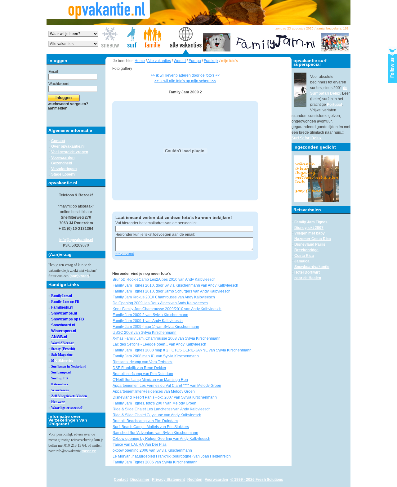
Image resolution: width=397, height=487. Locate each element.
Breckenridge (306, 250)
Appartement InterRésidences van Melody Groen (154, 391)
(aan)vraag (79, 276)
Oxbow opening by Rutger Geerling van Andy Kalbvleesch (161, 438)
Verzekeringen (64, 169)
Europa (195, 61)
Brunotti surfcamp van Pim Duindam (143, 374)
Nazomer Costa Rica (312, 239)
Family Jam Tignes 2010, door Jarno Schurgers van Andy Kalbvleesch (171, 291)
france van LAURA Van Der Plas (140, 444)
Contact (58, 141)
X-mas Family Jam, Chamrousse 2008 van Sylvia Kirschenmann (167, 338)
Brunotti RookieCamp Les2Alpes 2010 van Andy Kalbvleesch (164, 279)
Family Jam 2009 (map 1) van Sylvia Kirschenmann (156, 326)
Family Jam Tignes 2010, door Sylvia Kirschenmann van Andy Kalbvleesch (175, 285)
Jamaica (302, 261)
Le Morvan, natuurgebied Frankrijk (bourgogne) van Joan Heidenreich (172, 456)
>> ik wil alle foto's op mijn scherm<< (185, 81)
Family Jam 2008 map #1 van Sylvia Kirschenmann (156, 356)
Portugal (334, 104)
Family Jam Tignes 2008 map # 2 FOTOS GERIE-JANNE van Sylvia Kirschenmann (182, 350)
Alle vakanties (159, 61)
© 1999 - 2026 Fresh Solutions (256, 479)
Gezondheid (61, 163)
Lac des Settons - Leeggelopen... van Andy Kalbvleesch (159, 344)
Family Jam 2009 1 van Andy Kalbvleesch (148, 321)
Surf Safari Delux (307, 138)
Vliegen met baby (309, 233)
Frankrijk (211, 61)
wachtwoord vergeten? (68, 104)
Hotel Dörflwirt (307, 272)
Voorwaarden (62, 157)
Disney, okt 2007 (308, 228)
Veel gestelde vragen (69, 152)
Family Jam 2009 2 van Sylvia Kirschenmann (150, 315)
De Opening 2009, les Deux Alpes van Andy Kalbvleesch (160, 303)
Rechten (194, 479)
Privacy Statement (168, 479)
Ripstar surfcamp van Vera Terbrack (142, 362)
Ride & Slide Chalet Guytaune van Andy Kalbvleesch (157, 415)
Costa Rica (304, 255)
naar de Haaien (307, 278)
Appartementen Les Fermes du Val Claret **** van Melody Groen (167, 385)
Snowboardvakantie (311, 267)
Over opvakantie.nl (67, 146)
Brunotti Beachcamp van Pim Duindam (145, 421)
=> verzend (124, 254)
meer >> (89, 451)
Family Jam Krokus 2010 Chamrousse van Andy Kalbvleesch (164, 297)
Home (140, 61)
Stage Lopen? (63, 174)
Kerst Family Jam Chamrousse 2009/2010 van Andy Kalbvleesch (167, 309)
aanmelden (57, 108)
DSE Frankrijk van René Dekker (139, 368)
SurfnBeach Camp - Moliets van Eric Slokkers (151, 427)
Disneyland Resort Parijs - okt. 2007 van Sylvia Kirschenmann (165, 397)
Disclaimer (139, 479)
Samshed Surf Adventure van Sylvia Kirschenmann (155, 433)
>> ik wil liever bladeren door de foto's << (185, 75)
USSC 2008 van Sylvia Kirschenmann (144, 332)
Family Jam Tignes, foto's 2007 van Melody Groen (154, 403)
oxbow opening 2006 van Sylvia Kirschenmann (152, 450)
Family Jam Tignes (311, 222)
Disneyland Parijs (309, 244)
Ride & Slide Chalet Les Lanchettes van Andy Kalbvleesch (162, 409)
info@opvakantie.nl (76, 240)
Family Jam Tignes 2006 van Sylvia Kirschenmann (155, 462)
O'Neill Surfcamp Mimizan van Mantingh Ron (150, 380)
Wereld (180, 61)
